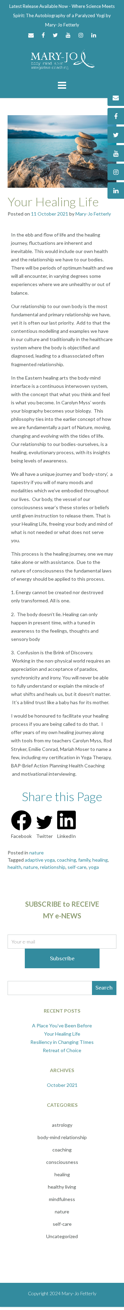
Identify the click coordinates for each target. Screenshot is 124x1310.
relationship (52, 867)
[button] (21, 825)
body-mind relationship (62, 1137)
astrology (62, 1125)
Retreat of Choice (62, 1050)
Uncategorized (62, 1236)
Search (104, 987)
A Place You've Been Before (62, 1025)
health (14, 867)
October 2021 (62, 1085)
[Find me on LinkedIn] (93, 35)
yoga (94, 867)
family (84, 860)
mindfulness (62, 1199)
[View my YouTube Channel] (68, 35)
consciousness (62, 1162)
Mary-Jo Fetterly (93, 214)
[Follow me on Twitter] (55, 35)
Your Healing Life (53, 201)
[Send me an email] (31, 35)
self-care (77, 867)
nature (36, 852)
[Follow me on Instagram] (81, 35)
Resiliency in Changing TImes (62, 1042)
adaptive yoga (40, 860)
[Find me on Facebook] (43, 35)
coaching (66, 860)
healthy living (62, 1187)
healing (100, 860)
